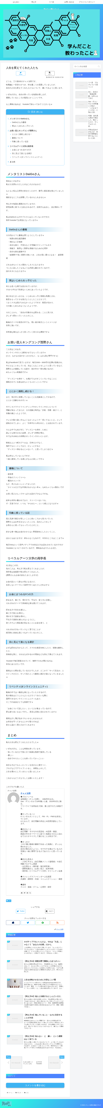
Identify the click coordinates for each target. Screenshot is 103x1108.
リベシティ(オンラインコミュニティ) (27, 157)
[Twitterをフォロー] (24, 893)
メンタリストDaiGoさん (20, 119)
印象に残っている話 (20, 142)
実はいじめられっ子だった (23, 126)
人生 (9, 900)
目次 (33, 111)
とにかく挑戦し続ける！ (22, 134)
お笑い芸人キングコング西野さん (23, 131)
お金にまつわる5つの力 (21, 150)
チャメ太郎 (26, 793)
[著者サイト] (22, 893)
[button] (99, 66)
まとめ (12, 162)
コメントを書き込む (35, 1085)
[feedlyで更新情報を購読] (27, 893)
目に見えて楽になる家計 (22, 153)
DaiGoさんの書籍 (19, 122)
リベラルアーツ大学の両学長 (21, 146)
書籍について (17, 138)
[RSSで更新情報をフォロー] (30, 893)
